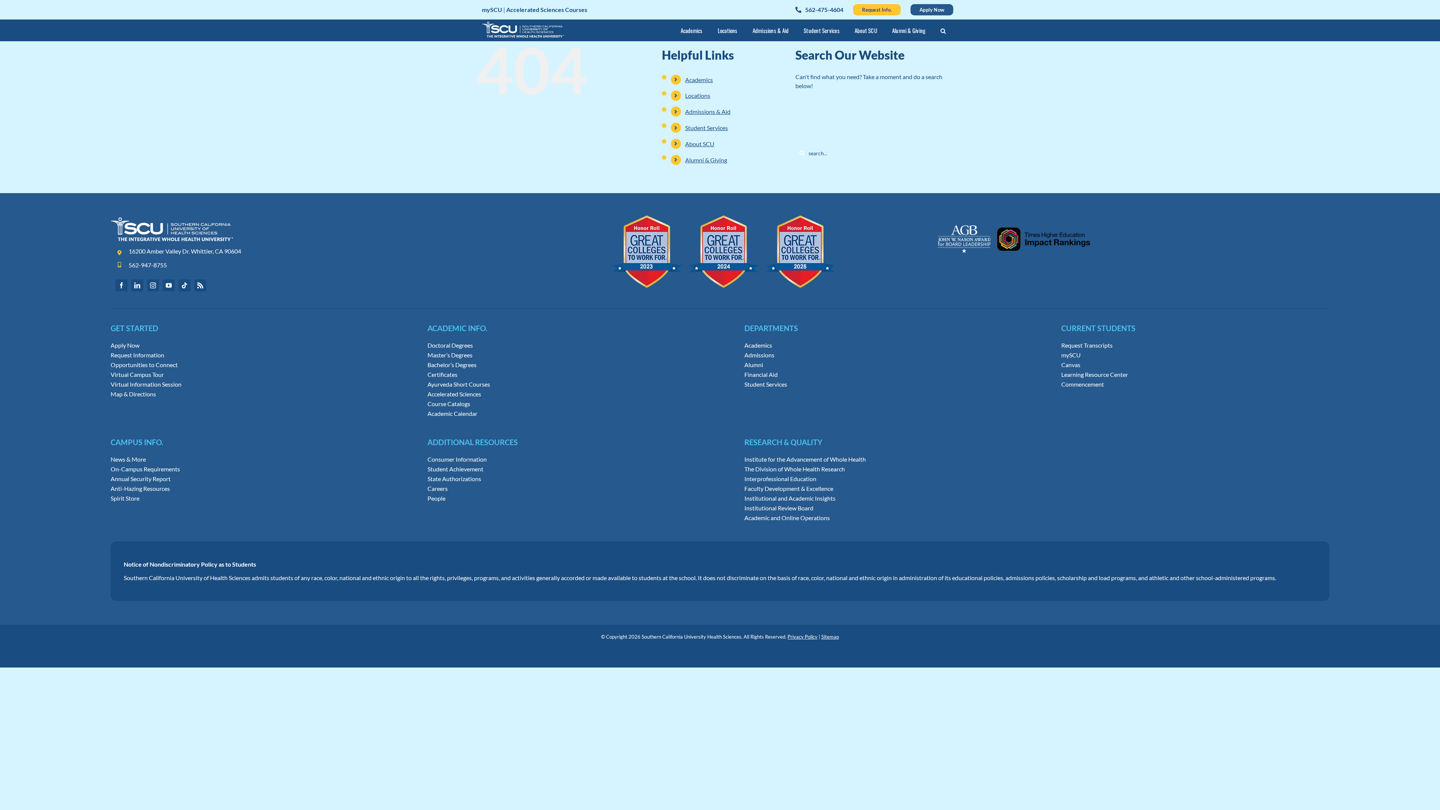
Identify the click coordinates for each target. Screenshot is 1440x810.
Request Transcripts (1087, 345)
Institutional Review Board (778, 508)
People (437, 498)
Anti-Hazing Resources (140, 489)
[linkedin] (137, 285)
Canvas (1070, 365)
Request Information (137, 355)
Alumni (753, 365)
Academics (699, 79)
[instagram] (153, 285)
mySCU (1071, 355)
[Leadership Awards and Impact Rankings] (1014, 218)
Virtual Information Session (146, 384)
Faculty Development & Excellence (788, 489)
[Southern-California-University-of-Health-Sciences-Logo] (172, 220)
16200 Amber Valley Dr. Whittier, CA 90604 (185, 251)
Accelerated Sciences (454, 394)
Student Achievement (455, 469)
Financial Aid (761, 375)
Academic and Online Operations (787, 518)
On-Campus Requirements (145, 469)
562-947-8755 (148, 264)
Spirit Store (125, 498)
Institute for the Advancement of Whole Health (805, 459)
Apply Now (125, 345)
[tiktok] (184, 285)
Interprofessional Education (780, 479)
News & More (128, 459)
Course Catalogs (449, 404)
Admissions (759, 355)
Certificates (443, 375)
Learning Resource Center (1094, 375)
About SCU (699, 143)
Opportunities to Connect (144, 365)
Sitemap (830, 637)
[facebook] (122, 285)
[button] (943, 32)
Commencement (1082, 384)
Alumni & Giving (706, 160)
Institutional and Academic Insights (790, 498)
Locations (697, 95)
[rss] (200, 285)
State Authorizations (454, 479)
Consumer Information (457, 459)
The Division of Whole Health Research (794, 469)
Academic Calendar (452, 414)
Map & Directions (133, 394)
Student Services (706, 127)
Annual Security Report (141, 479)
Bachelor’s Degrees (452, 365)
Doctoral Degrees (450, 345)
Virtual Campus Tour (137, 375)
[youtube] (169, 285)
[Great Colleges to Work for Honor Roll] (724, 218)
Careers (438, 489)
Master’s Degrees (450, 355)
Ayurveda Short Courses (459, 384)
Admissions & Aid (707, 111)
